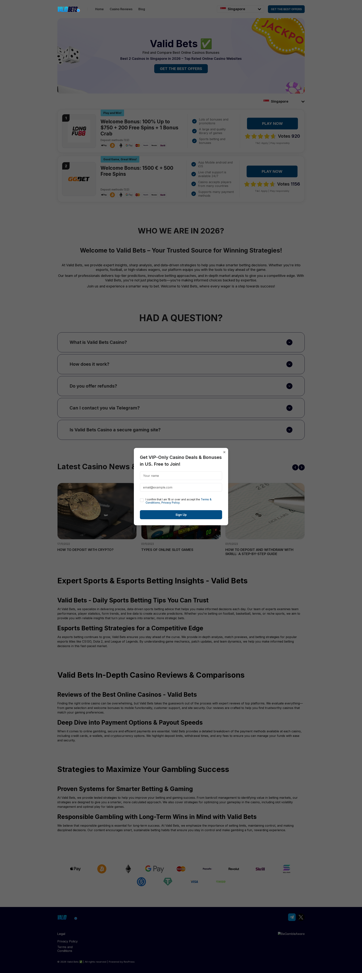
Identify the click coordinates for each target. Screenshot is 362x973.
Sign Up (181, 515)
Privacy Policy (170, 502)
